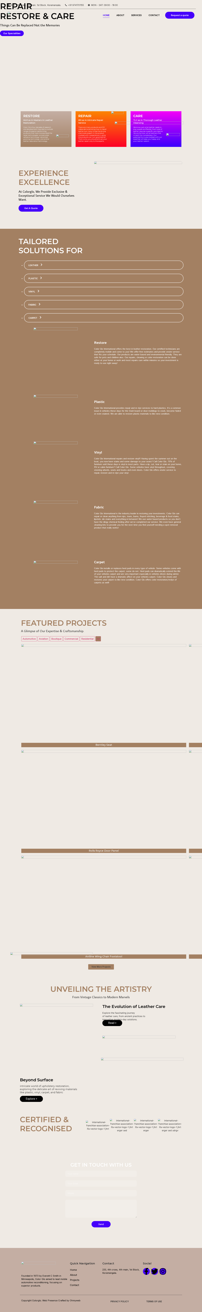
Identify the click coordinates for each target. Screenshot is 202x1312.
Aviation (43, 638)
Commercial (71, 638)
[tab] (103, 265)
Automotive (29, 638)
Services (136, 15)
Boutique (56, 638)
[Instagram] (162, 1271)
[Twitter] (154, 1271)
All (98, 638)
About (120, 15)
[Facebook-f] (146, 1271)
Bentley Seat (104, 744)
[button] (101, 967)
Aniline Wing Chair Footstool (103, 956)
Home (106, 15)
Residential (87, 638)
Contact (154, 15)
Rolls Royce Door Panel (104, 850)
